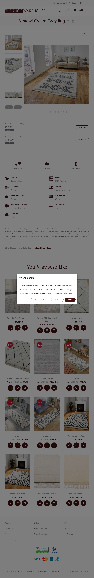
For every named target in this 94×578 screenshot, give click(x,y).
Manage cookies (41, 300)
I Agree (70, 300)
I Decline (57, 300)
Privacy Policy (38, 293)
